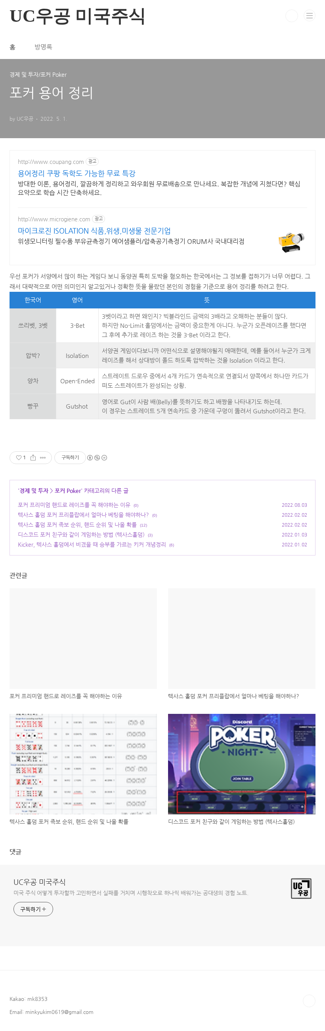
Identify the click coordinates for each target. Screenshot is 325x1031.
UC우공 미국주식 (39, 882)
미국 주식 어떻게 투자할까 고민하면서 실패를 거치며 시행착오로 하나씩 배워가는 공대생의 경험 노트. (131, 893)
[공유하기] (33, 458)
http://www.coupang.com (51, 161)
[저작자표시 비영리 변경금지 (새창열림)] (96, 458)
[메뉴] (309, 15)
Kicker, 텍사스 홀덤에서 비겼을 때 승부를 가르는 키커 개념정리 (92, 544)
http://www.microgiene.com (54, 219)
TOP (309, 1001)
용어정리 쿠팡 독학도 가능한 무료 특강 (77, 173)
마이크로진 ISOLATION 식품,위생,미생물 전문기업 (94, 230)
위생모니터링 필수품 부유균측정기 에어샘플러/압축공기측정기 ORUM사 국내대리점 (131, 241)
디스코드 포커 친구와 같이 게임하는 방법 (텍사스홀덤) (81, 534)
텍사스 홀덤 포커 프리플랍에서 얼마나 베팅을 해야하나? (83, 515)
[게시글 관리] (43, 458)
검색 (292, 16)
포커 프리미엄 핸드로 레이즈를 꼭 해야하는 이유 (74, 505)
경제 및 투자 (33, 490)
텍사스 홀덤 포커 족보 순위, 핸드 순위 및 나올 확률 (77, 524)
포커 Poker (68, 490)
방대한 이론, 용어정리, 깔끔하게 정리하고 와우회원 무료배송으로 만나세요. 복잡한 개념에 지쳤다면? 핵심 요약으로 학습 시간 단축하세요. (159, 188)
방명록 (43, 47)
